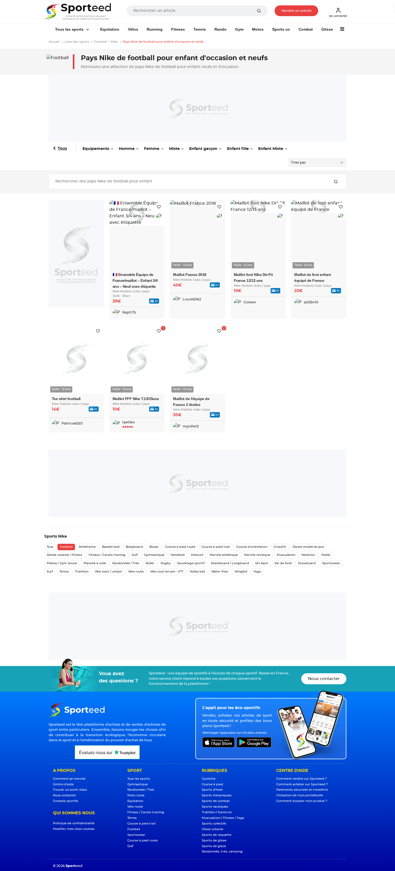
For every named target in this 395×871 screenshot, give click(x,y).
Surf (50, 571)
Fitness (178, 29)
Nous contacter (324, 679)
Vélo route (136, 571)
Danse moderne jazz (308, 546)
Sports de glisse (214, 840)
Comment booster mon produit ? (301, 801)
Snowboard (307, 563)
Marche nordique (257, 554)
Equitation (109, 29)
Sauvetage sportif (190, 563)
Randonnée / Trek (125, 563)
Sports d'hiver (212, 789)
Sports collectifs (214, 823)
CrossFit (280, 546)
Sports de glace (214, 846)
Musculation (286, 554)
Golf (135, 554)
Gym (239, 29)
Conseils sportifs (65, 801)
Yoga (257, 571)
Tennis (199, 29)
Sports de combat (216, 801)
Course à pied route (180, 546)
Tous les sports (70, 29)
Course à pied (212, 784)
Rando (220, 29)
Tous (62, 148)
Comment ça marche (69, 778)
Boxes (154, 546)
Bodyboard (134, 546)
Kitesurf (197, 554)
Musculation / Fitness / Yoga (223, 817)
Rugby (166, 563)
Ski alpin (261, 563)
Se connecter (338, 16)
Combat (306, 29)
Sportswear (331, 563)
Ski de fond (283, 563)
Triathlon (81, 571)
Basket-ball (111, 546)
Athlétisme (87, 546)
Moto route (136, 795)
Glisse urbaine (212, 829)
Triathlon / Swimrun (217, 812)
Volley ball (197, 571)
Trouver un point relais (70, 789)
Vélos (133, 29)
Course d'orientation (251, 546)
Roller (150, 563)
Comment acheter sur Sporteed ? (302, 784)
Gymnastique (154, 554)
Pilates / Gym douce (62, 563)
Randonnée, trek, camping (222, 851)
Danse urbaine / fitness (64, 554)
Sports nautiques (215, 806)
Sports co (281, 29)
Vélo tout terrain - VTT (166, 571)
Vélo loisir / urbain (108, 571)
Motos (258, 29)
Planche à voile (95, 563)
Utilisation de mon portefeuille (299, 795)
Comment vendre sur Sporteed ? (301, 778)
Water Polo (219, 571)
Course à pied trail (216, 546)
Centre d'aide (63, 784)
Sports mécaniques (217, 795)
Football (66, 546)
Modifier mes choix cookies (74, 828)
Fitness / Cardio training (107, 554)
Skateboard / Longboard (230, 563)
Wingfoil (241, 571)
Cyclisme (209, 778)
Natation (308, 554)
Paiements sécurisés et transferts (302, 789)
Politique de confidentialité (74, 823)
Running (155, 29)
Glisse (327, 29)
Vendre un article (296, 11)
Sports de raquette (216, 834)
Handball (178, 554)
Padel (325, 554)
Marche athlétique (224, 554)
